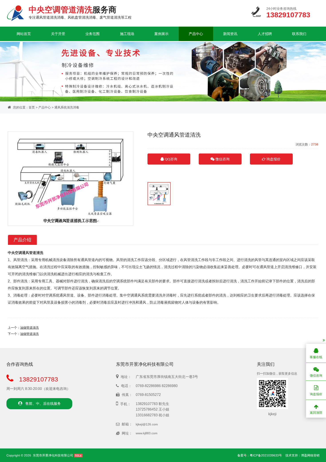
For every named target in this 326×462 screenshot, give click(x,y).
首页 (32, 107)
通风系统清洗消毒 (66, 107)
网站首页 (24, 34)
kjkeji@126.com (147, 424)
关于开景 (58, 34)
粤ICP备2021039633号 (266, 455)
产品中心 (196, 34)
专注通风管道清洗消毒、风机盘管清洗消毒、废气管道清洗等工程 (80, 12)
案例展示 (161, 34)
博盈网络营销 (310, 455)
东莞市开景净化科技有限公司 (53, 455)
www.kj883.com (146, 433)
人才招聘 (265, 34)
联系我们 (299, 34)
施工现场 (127, 34)
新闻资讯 (230, 34)
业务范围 (92, 34)
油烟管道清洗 (29, 327)
